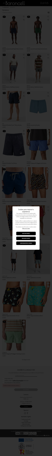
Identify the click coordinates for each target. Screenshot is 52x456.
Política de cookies (26, 228)
